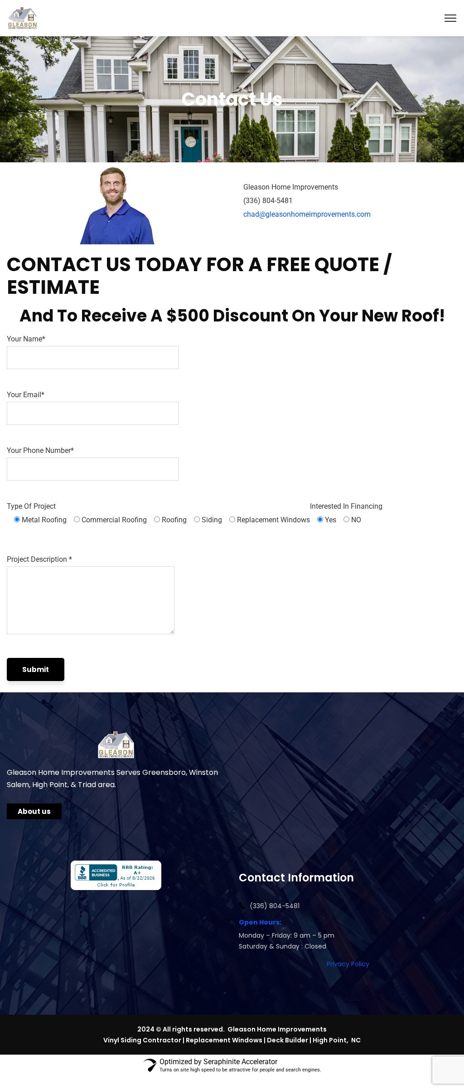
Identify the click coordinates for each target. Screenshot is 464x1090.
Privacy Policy (348, 963)
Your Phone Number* (40, 450)
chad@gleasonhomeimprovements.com (307, 214)
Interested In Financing (346, 513)
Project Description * (39, 559)
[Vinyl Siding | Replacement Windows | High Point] (22, 17)
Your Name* (26, 339)
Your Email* (25, 394)
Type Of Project (158, 513)
